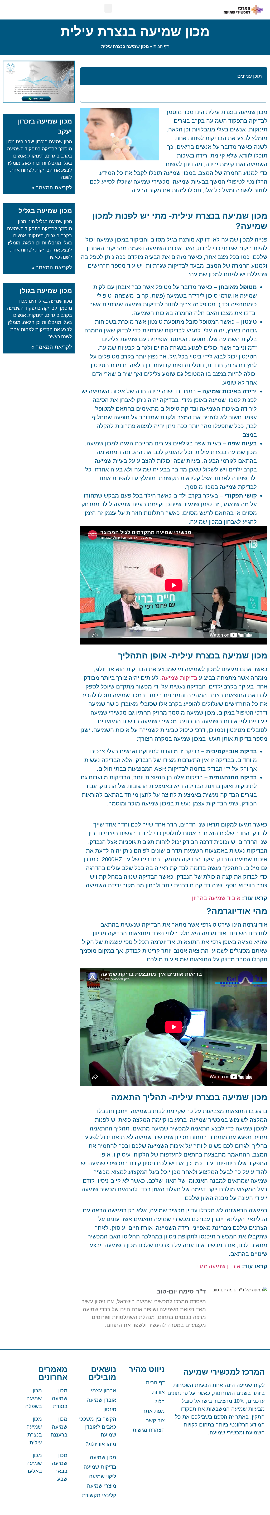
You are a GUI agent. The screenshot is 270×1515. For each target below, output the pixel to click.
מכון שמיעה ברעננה (59, 1427)
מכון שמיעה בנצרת (60, 1398)
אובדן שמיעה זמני (218, 1266)
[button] (108, 8)
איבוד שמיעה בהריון (216, 898)
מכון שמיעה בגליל (45, 210)
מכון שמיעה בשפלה (33, 1398)
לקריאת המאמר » (51, 187)
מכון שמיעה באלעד (34, 1463)
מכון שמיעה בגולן (46, 290)
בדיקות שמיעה (179, 678)
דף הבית (161, 46)
